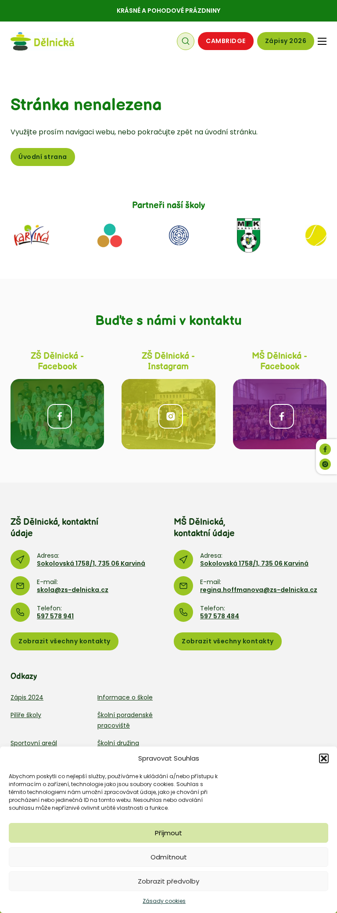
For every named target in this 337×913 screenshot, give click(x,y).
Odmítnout (169, 857)
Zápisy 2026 (286, 40)
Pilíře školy (26, 715)
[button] (323, 758)
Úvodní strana (42, 156)
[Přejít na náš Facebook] (325, 449)
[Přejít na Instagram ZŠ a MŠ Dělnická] (168, 414)
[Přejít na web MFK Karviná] (248, 235)
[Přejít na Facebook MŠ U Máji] (279, 414)
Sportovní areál (34, 743)
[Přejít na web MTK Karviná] (315, 235)
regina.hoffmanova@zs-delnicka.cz (258, 589)
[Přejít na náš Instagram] (325, 464)
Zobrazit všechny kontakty (64, 641)
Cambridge (226, 40)
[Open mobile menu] (322, 41)
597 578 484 (219, 616)
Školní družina (118, 743)
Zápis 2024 (27, 697)
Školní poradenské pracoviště (125, 720)
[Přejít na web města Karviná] (31, 235)
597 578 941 (55, 616)
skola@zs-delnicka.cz (72, 589)
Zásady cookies (164, 901)
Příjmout (168, 832)
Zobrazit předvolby (168, 881)
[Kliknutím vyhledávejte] (185, 41)
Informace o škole (125, 697)
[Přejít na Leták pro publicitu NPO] (109, 235)
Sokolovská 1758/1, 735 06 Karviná (91, 563)
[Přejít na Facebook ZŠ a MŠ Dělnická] (57, 414)
